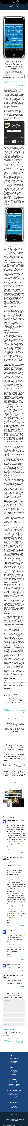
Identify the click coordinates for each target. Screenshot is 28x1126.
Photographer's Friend (14, 1081)
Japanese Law (14, 1109)
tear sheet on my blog (13, 636)
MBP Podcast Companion (10, 77)
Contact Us (14, 1106)
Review (12, 74)
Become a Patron (14, 719)
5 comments (19, 74)
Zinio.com (20, 644)
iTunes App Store (19, 76)
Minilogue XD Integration (14, 1084)
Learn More (14, 782)
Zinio (14, 644)
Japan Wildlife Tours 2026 (14, 1094)
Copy (21, 700)
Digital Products (18, 72)
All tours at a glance (14, 1093)
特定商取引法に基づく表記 (14, 1114)
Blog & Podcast (14, 1058)
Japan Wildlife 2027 (14, 1097)
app (11, 76)
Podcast (7, 74)
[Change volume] (22, 142)
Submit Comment (10, 1029)
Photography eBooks (14, 1085)
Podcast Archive (14, 1060)
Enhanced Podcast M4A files (13, 695)
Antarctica (14, 1074)
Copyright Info (14, 1107)
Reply (22, 852)
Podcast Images (14, 1061)
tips (14, 79)
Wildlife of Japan (14, 1070)
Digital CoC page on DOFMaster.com (14, 293)
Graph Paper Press (11, 650)
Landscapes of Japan (14, 1071)
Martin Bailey (10, 71)
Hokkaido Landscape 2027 (14, 1096)
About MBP (14, 1105)
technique (22, 77)
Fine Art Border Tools (14, 1083)
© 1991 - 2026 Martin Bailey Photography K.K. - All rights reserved (14, 1120)
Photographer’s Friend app (13, 114)
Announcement (9, 72)
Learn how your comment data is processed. (12, 1034)
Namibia (14, 1072)
